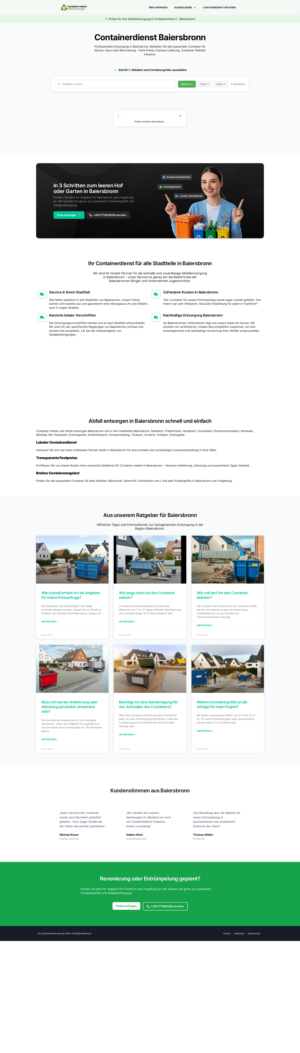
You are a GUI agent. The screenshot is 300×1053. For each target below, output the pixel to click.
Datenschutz (254, 933)
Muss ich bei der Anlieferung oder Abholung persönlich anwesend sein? (69, 707)
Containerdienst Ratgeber (219, 7)
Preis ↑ (204, 84)
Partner (227, 933)
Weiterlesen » (49, 621)
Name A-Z (187, 84)
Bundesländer (183, 7)
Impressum (239, 933)
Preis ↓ (221, 84)
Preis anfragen (158, 7)
